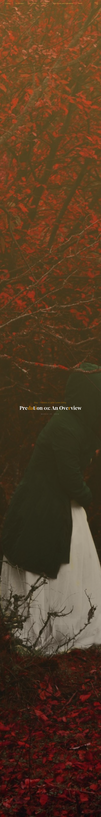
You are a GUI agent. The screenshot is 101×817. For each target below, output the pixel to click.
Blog (36, 402)
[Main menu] (96, 3)
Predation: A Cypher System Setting (53, 402)
